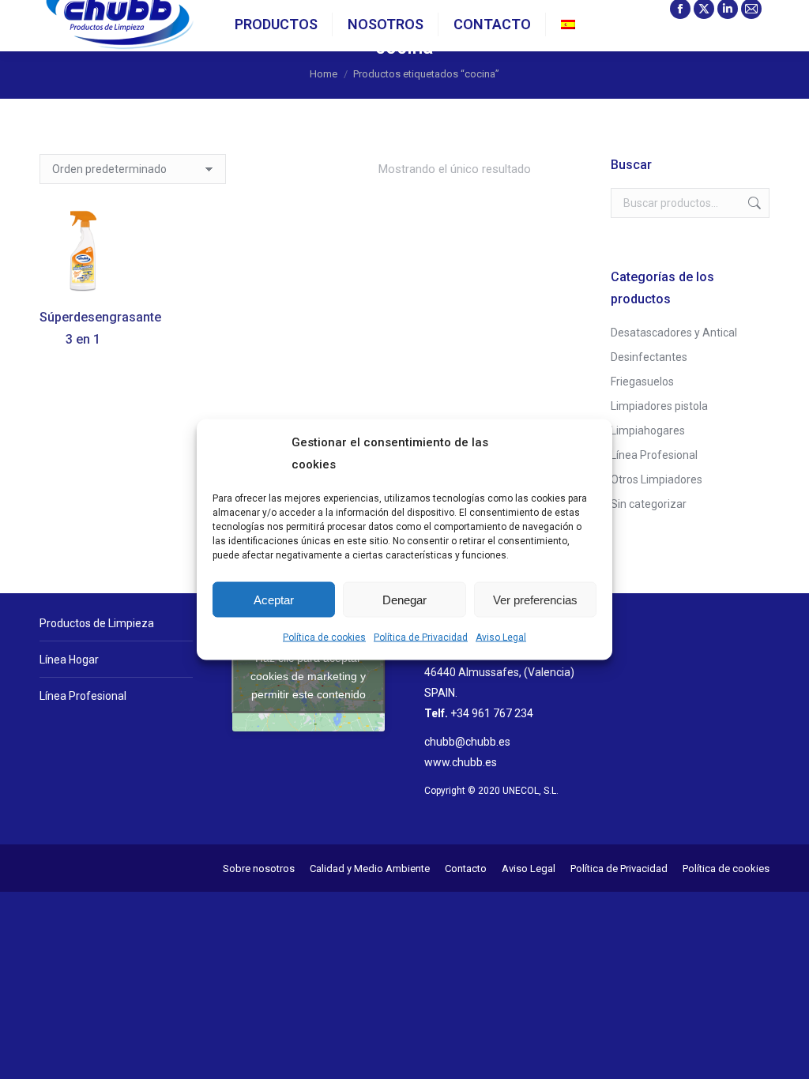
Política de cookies (324, 637)
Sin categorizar (649, 504)
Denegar (404, 599)
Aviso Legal (501, 637)
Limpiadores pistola (659, 406)
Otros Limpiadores (656, 479)
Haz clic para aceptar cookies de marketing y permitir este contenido (308, 675)
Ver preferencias (535, 599)
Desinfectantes (649, 357)
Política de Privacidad (421, 637)
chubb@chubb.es (467, 741)
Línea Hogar (69, 659)
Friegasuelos (642, 381)
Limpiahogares (648, 430)
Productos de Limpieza (97, 623)
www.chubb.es (460, 762)
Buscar (753, 203)
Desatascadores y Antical (674, 332)
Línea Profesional (654, 455)
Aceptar (274, 599)
